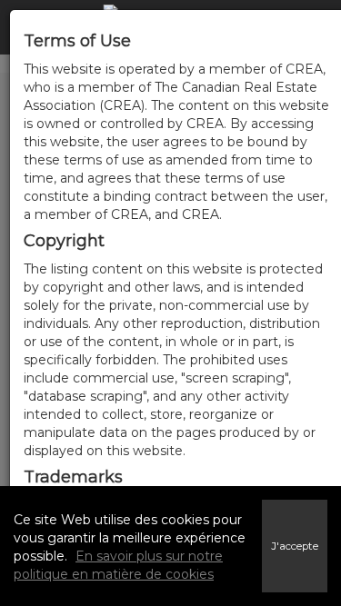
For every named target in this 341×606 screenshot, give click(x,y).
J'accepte (294, 546)
